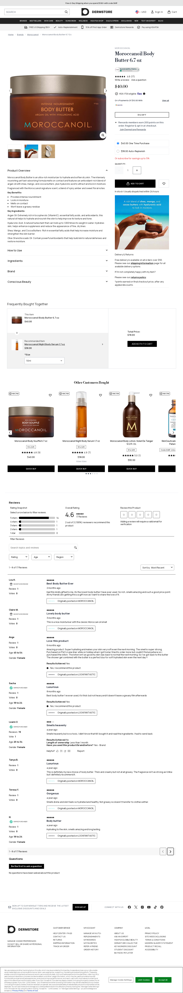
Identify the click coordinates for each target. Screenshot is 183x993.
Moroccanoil (33, 34)
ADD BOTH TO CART (142, 343)
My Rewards (90, 939)
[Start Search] (66, 12)
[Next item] (173, 432)
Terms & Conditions (155, 939)
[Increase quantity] (137, 170)
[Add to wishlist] (164, 184)
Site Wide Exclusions (155, 936)
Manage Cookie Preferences (22, 941)
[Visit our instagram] (142, 907)
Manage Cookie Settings (121, 979)
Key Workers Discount (125, 946)
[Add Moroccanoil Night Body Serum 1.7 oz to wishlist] (100, 395)
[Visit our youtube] (149, 907)
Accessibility (151, 949)
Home (11, 34)
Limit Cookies (144, 979)
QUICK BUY (31, 468)
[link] (157, 12)
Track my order (61, 946)
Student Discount (124, 949)
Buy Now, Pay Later (123, 953)
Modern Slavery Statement (159, 943)
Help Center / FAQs (62, 933)
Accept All (162, 979)
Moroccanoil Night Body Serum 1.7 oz (81, 440)
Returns (57, 939)
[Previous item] (10, 432)
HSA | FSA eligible (127, 93)
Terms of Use (32, 990)
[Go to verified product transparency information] (127, 69)
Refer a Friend (91, 946)
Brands (20, 34)
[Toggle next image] (106, 91)
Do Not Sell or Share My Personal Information (25, 945)
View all (165, 100)
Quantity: (120, 164)
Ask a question (138, 79)
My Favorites (90, 943)
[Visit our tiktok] (155, 907)
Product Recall (153, 946)
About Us (119, 933)
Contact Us (59, 936)
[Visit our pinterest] (162, 907)
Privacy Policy (152, 933)
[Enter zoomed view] (103, 135)
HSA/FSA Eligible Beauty (126, 939)
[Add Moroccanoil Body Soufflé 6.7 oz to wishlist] (50, 395)
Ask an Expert (121, 936)
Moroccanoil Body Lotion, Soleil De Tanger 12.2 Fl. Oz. (131, 442)
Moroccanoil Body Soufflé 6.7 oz (31, 440)
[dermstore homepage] (96, 12)
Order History (91, 949)
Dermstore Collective (126, 943)
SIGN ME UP (80, 907)
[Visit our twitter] (136, 907)
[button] (142, 70)
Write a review (122, 79)
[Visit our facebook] (129, 907)
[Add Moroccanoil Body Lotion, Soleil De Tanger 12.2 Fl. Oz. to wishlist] (151, 395)
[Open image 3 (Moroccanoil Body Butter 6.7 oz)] (48, 151)
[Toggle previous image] (10, 91)
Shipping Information (64, 943)
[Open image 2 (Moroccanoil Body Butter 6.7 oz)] (31, 151)
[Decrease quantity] (119, 170)
